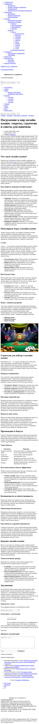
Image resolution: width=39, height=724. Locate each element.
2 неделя (10, 99)
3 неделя (10, 100)
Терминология (12, 9)
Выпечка (18, 35)
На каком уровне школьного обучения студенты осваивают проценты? (20, 672)
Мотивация (11, 14)
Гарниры (18, 37)
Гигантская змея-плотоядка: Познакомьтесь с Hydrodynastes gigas (19, 676)
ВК (5, 686)
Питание (7, 19)
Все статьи (7, 683)
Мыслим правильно (14, 15)
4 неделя (10, 102)
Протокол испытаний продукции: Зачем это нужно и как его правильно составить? (20, 662)
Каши (17, 42)
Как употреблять (17, 25)
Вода (5, 109)
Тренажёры (11, 55)
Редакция (7, 685)
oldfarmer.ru (25, 680)
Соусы (17, 47)
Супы (17, 48)
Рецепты (10, 30)
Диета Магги (8, 87)
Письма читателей (10, 63)
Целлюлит (11, 61)
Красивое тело (8, 58)
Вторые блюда (19, 33)
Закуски (17, 40)
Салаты (17, 45)
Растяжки (11, 60)
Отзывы (6, 104)
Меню (6, 90)
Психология (8, 12)
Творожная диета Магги (15, 94)
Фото (6, 105)
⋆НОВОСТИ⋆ (8, 2)
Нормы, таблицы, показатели (17, 7)
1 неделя (10, 97)
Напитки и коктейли (18, 50)
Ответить (4, 630)
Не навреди (11, 5)
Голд (15, 162)
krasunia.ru (19, 680)
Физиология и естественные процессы (20, 10)
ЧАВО (6, 107)
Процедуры (8, 56)
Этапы (6, 89)
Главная (3, 115)
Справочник (8, 4)
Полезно (14, 28)
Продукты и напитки (14, 22)
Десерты (17, 38)
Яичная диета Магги (14, 92)
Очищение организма (14, 20)
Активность (8, 52)
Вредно (14, 24)
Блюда (14, 32)
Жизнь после (8, 110)
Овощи (17, 43)
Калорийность (16, 27)
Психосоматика (13, 17)
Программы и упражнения (16, 53)
